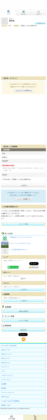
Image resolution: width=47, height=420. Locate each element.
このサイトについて (7, 375)
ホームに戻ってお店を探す (9, 345)
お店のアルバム (5, 362)
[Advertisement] (23, 51)
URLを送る (34, 267)
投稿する (24, 289)
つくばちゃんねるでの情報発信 (10, 401)
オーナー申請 (23, 224)
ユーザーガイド (5, 379)
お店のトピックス (6, 354)
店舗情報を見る (41, 23)
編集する (24, 185)
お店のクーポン (5, 350)
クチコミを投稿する (25, 90)
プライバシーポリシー (7, 392)
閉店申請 (23, 330)
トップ (8, 14)
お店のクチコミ (5, 358)
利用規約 (3, 388)
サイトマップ (5, 367)
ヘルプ (3, 371)
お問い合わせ (5, 397)
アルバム (23, 14)
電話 (35, 418)
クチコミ (38, 14)
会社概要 (3, 384)
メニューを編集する (23, 199)
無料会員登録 (23, 311)
